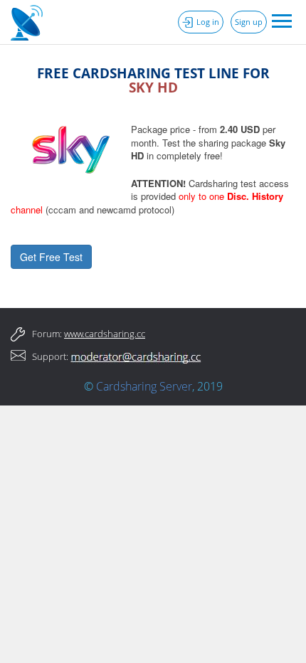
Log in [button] (207, 21)
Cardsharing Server (144, 386)
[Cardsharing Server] (28, 21)
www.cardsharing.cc (104, 333)
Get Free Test (51, 257)
